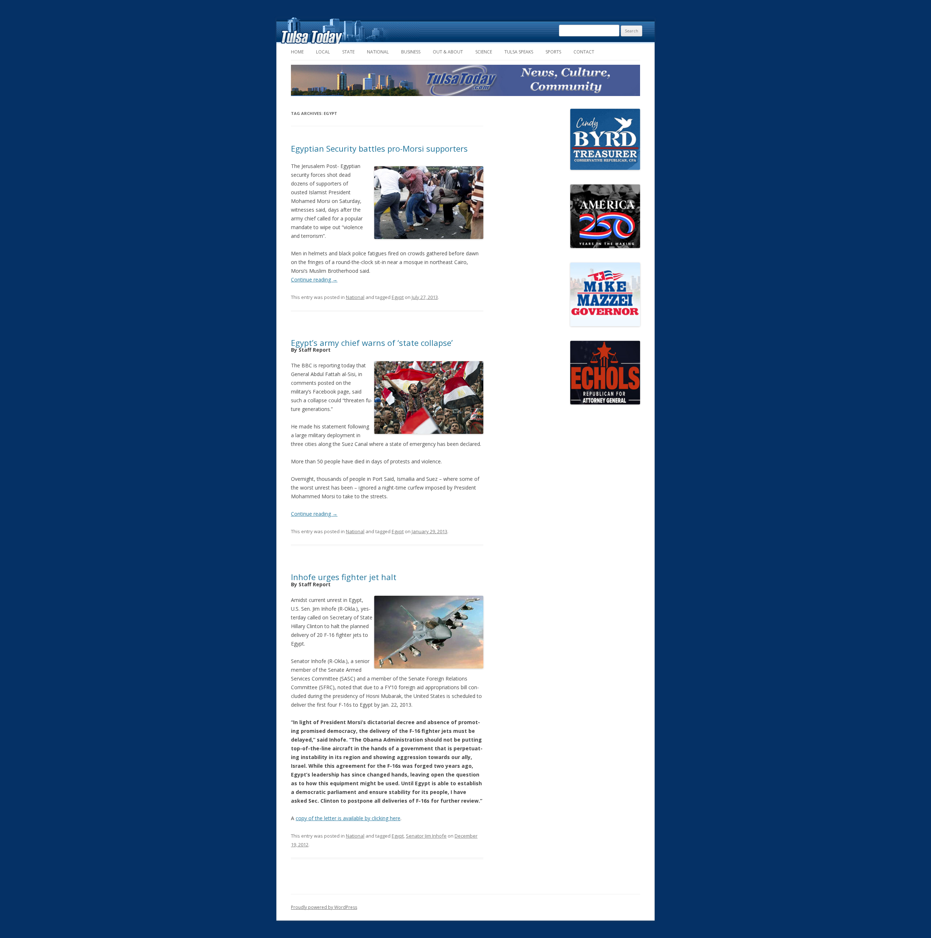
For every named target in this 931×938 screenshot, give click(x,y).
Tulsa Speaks (518, 52)
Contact (584, 52)
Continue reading (314, 279)
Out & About (448, 52)
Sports (553, 52)
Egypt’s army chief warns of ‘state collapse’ (372, 342)
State (348, 52)
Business (410, 52)
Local (323, 52)
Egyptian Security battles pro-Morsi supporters (379, 148)
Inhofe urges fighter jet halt (343, 576)
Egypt (398, 297)
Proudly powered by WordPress (324, 907)
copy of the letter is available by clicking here (348, 818)
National (378, 52)
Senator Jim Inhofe (426, 836)
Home (297, 52)
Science (483, 52)
